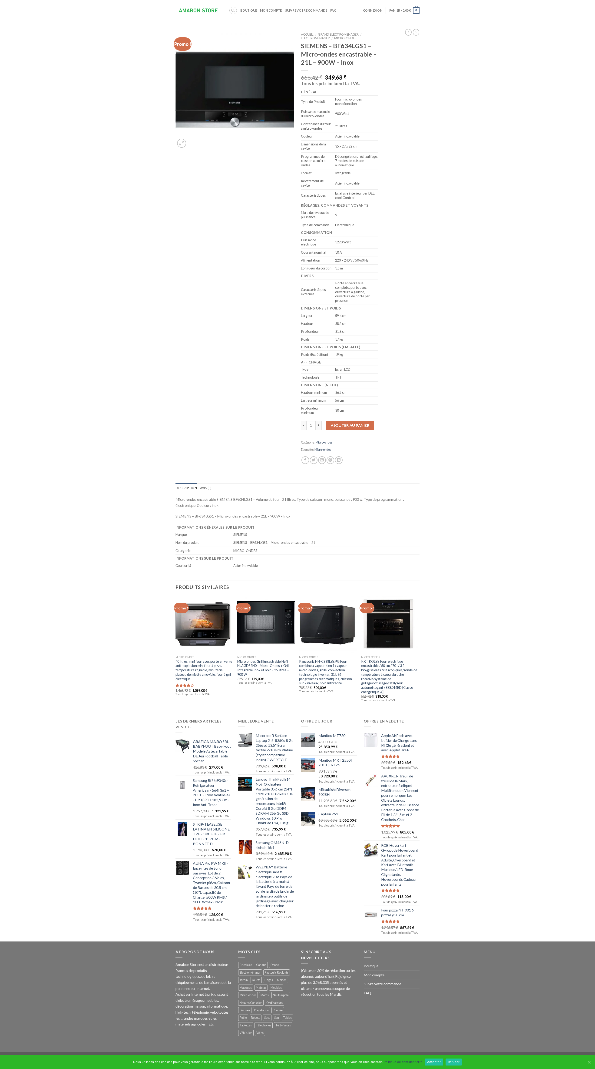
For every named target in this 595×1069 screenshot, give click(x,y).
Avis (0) (205, 488)
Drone (275, 965)
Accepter (434, 1062)
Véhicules (246, 1033)
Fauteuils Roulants (276, 972)
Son (276, 1017)
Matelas (261, 987)
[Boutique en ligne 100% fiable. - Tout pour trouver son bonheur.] (198, 10)
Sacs (267, 1017)
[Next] (418, 652)
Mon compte (271, 10)
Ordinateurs (274, 1003)
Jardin (244, 980)
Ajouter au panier (350, 425)
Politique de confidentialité (403, 1062)
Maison (282, 980)
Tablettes (246, 1025)
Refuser (454, 1062)
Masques (246, 987)
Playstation (261, 1010)
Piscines (245, 1010)
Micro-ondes (345, 38)
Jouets (256, 980)
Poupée (278, 1010)
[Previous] (175, 652)
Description (186, 488)
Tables (287, 1017)
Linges (268, 980)
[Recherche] (233, 10)
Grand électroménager (338, 34)
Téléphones (263, 1025)
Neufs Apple (281, 995)
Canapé (261, 965)
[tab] (186, 488)
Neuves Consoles (251, 1003)
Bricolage (246, 965)
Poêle (243, 1017)
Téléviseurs (283, 1025)
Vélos (260, 1033)
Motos (265, 995)
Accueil (307, 34)
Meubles (276, 987)
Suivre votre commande (306, 10)
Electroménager (315, 38)
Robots (255, 1017)
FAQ (333, 10)
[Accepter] (589, 1062)
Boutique (248, 10)
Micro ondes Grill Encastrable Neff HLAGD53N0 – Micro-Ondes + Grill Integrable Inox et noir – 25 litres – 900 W (263, 667)
